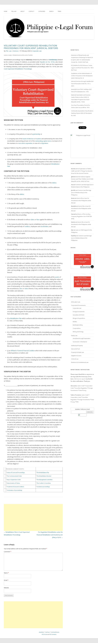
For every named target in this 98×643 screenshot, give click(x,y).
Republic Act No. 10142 (47, 62)
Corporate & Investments (78, 305)
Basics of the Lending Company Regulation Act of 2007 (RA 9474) (81, 216)
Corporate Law (37, 51)
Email (6, 580)
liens (38, 219)
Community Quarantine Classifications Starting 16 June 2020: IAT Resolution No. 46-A (82, 113)
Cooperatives (77, 328)
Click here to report (79, 379)
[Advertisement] (33, 517)
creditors (27, 226)
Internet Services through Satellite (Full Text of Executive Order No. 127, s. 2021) (82, 83)
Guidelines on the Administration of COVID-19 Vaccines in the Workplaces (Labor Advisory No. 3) (82, 76)
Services (15, 51)
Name (6, 573)
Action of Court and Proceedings (16, 472)
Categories (41, 11)
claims (33, 219)
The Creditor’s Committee (44, 483)
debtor (54, 183)
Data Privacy (82, 390)
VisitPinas (47, 632)
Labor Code (81, 386)
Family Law (74, 335)
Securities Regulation (81, 388)
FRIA (77, 402)
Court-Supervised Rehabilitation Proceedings (17, 69)
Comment (7, 551)
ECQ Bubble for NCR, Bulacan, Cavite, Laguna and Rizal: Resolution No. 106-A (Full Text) (82, 68)
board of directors (28, 139)
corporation (44, 143)
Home (5, 11)
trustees (38, 139)
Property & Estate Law (77, 352)
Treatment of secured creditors (15, 487)
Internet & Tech (75, 349)
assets (57, 277)
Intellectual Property (77, 345)
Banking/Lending (77, 325)
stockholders (45, 226)
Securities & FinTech (78, 315)
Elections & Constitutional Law (79, 362)
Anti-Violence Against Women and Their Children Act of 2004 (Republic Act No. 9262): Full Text (82, 179)
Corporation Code (76, 397)
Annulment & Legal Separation (81, 338)
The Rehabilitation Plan (43, 472)
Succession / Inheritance (80, 342)
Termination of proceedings (14, 490)
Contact (31, 11)
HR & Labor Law (75, 302)
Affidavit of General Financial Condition (23, 350)
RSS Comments (52, 634)
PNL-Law (13, 11)
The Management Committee (44, 479)
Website (6, 588)
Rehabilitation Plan (16, 318)
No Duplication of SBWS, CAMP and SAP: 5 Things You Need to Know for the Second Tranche (81, 171)
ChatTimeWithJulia (55, 632)
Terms (59, 11)
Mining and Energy (78, 332)
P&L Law (8, 51)
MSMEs (75, 321)
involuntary (53, 60)
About (22, 11)
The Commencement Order (14, 476)
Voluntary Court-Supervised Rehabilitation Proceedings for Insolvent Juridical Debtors (31, 46)
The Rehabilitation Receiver (44, 476)
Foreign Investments (79, 311)
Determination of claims (13, 483)
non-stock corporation (25, 143)
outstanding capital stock (43, 141)
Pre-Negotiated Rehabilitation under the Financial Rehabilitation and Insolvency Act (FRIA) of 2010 (50, 534)
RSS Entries (44, 634)
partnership (36, 134)
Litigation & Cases (76, 355)
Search (51, 11)
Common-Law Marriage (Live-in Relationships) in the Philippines (81, 192)
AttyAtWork (41, 632)
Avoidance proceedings (43, 487)
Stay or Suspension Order (14, 479)
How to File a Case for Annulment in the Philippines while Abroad (81, 200)
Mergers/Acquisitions (79, 318)
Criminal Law (74, 359)
